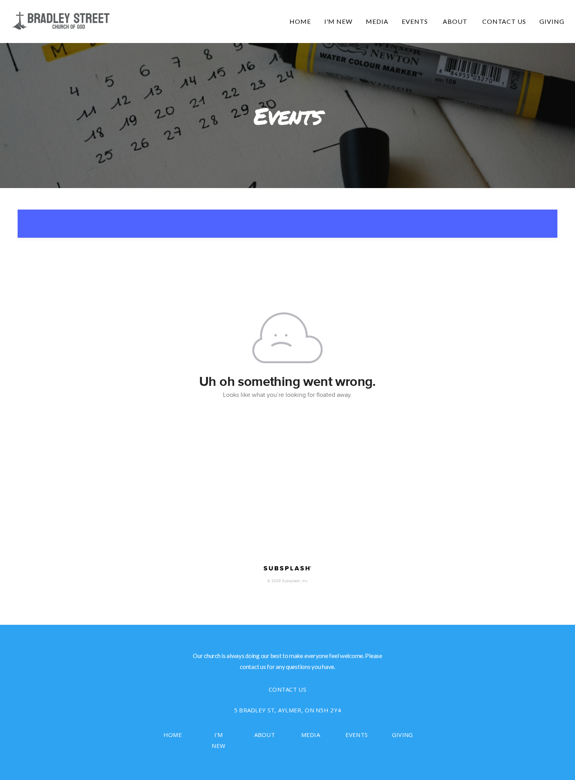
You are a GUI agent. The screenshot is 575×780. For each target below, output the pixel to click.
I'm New (338, 21)
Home (300, 21)
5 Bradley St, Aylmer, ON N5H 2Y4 (287, 710)
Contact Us (504, 21)
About (456, 21)
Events (415, 21)
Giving (551, 21)
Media (377, 21)
